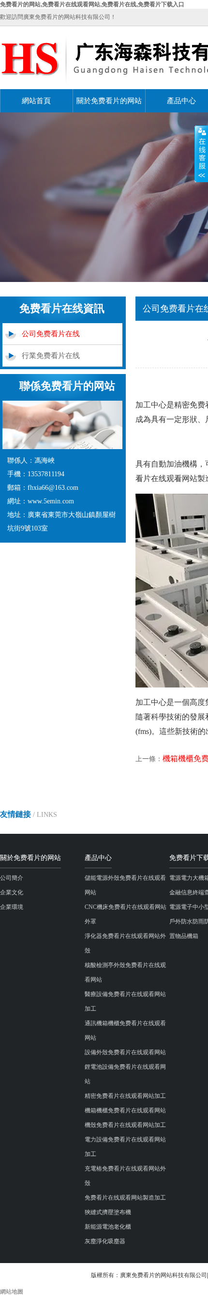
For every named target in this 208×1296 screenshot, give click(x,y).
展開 (201, 153)
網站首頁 (36, 101)
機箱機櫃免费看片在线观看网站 (125, 1110)
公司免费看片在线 (51, 334)
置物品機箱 (183, 936)
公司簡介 (11, 877)
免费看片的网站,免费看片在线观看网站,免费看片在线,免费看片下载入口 (92, 4)
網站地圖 (11, 1291)
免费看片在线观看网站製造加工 (125, 1197)
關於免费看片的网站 (109, 101)
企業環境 (11, 907)
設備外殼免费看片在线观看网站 (125, 1052)
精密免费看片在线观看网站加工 (125, 1096)
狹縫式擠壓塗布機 (108, 1212)
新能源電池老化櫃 (108, 1226)
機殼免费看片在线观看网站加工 (125, 1125)
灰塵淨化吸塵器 (105, 1241)
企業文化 (11, 892)
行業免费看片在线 (51, 355)
